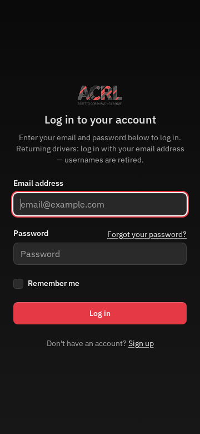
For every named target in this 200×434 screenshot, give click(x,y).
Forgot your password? (147, 234)
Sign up (141, 343)
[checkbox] (18, 284)
